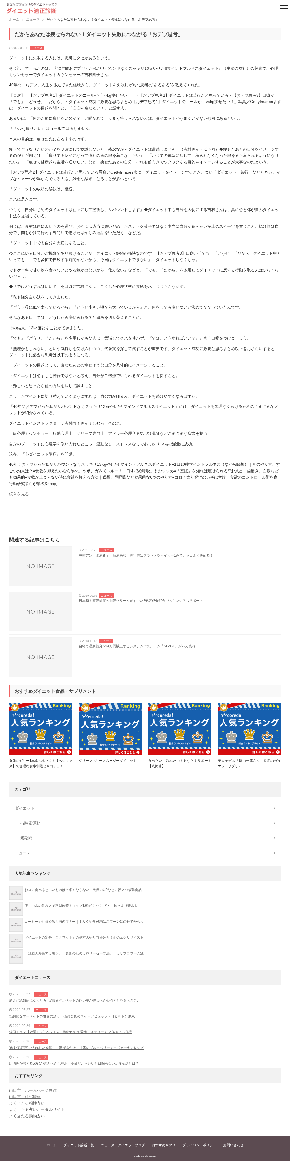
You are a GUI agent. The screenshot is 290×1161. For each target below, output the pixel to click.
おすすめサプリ (164, 1145)
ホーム (51, 1145)
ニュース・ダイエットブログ (123, 1145)
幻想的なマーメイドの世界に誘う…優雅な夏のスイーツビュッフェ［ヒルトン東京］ (73, 1016)
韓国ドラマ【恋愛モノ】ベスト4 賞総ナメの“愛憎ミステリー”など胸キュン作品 (70, 1032)
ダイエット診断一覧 (78, 1145)
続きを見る (19, 494)
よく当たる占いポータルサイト (37, 1109)
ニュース (36, 47)
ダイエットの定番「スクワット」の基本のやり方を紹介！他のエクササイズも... (85, 937)
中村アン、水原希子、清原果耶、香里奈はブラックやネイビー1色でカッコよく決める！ (146, 555)
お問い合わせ (233, 1145)
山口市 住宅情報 (25, 1096)
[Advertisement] (145, 518)
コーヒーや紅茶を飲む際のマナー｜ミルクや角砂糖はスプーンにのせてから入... (85, 922)
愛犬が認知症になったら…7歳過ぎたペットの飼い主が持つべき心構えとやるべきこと (74, 1000)
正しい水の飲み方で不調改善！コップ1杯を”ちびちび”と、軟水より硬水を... (82, 906)
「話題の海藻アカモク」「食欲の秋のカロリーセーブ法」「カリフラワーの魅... (85, 953)
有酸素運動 (30, 823)
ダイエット (25, 808)
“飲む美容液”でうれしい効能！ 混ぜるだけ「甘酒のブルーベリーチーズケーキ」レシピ (76, 1048)
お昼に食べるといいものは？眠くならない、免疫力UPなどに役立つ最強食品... (84, 890)
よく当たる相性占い (27, 1103)
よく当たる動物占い (27, 1116)
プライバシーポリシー (199, 1145)
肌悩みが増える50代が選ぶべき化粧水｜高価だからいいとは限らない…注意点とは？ (74, 1063)
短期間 (26, 838)
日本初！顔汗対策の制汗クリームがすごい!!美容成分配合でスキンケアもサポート (141, 601)
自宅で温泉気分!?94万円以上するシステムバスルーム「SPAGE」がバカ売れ (137, 646)
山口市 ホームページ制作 (33, 1090)
